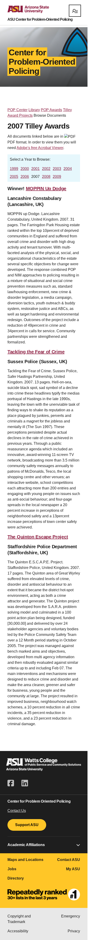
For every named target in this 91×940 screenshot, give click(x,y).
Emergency (70, 916)
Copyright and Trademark (19, 919)
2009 (57, 177)
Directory (15, 878)
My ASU (73, 869)
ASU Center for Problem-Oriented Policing (40, 19)
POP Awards (51, 110)
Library (34, 110)
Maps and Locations (25, 860)
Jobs (11, 869)
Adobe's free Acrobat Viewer (40, 148)
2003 (57, 169)
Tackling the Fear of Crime (35, 351)
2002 (46, 169)
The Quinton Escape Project (37, 536)
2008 (46, 177)
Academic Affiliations (26, 845)
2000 (25, 169)
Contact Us (16, 811)
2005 (14, 177)
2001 (35, 169)
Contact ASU (68, 860)
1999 (14, 169)
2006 (25, 177)
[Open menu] (75, 11)
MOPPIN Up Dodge (46, 188)
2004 (67, 169)
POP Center (17, 110)
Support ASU (26, 825)
